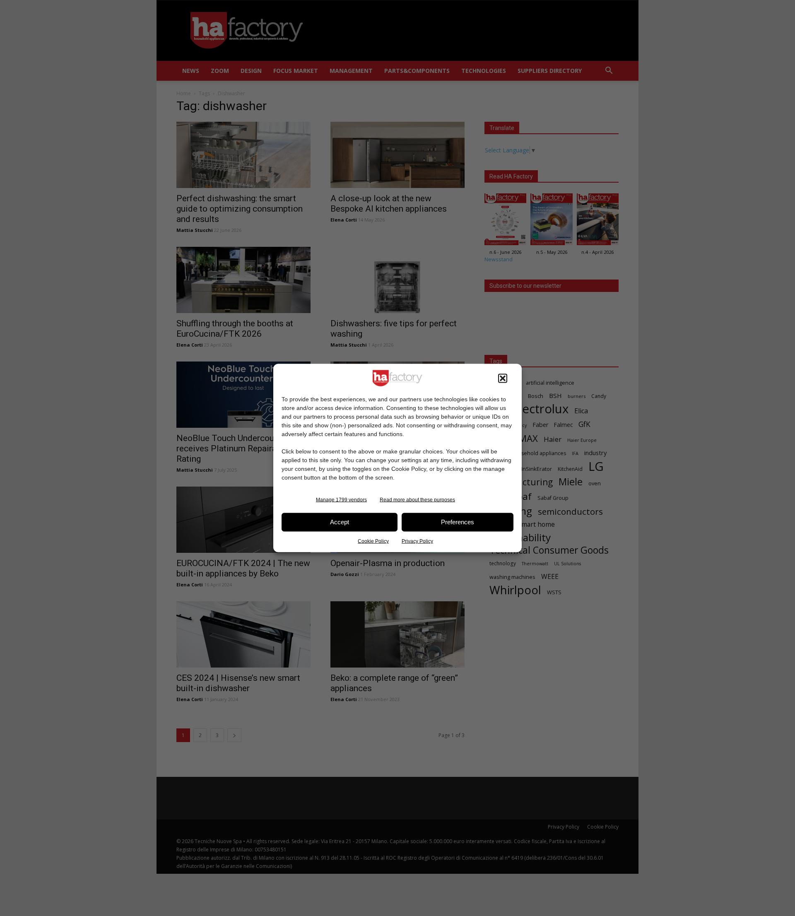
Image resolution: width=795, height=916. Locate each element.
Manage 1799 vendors (341, 499)
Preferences (457, 521)
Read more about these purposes (417, 499)
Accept (339, 521)
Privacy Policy (417, 541)
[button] (503, 378)
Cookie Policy (373, 541)
